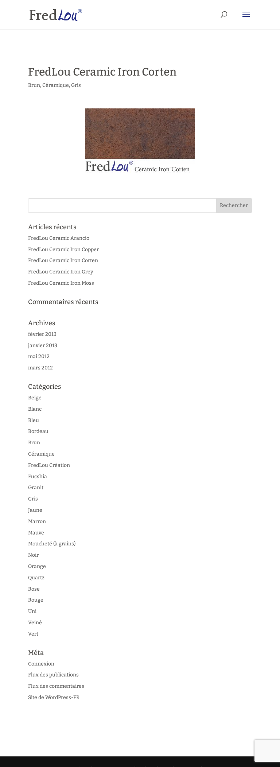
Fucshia (37, 476)
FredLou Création (49, 465)
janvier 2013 (42, 345)
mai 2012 (39, 356)
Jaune (35, 510)
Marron (37, 521)
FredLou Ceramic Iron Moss (61, 283)
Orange (37, 566)
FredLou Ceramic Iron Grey (60, 272)
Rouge (35, 600)
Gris (76, 85)
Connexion (41, 664)
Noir (33, 555)
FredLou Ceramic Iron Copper (63, 249)
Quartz (36, 578)
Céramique (55, 85)
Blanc (35, 409)
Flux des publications (53, 675)
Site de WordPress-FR (53, 697)
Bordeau (38, 431)
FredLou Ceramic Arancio (58, 238)
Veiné (35, 623)
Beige (35, 398)
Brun (34, 85)
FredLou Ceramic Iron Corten (63, 260)
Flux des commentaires (56, 686)
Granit (35, 487)
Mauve (36, 533)
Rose (34, 589)
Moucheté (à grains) (51, 544)
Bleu (33, 420)
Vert (33, 634)
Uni (32, 611)
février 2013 (42, 334)
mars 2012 (40, 368)
